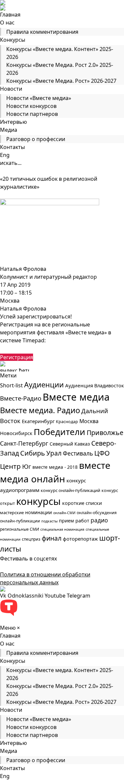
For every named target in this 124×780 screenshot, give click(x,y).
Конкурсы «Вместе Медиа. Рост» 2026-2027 (61, 80)
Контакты (12, 147)
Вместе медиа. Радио (40, 410)
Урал (54, 453)
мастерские (12, 512)
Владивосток (109, 385)
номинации (38, 512)
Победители (59, 432)
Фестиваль (78, 453)
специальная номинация (62, 529)
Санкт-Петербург (24, 443)
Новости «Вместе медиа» (38, 98)
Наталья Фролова (23, 268)
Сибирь (32, 453)
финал (52, 538)
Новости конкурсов (31, 106)
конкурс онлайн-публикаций (70, 490)
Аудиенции (44, 384)
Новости (11, 88)
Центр (10, 466)
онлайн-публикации (20, 521)
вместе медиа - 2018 (55, 467)
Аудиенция (79, 385)
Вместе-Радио (20, 398)
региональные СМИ (19, 529)
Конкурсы (12, 39)
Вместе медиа (76, 397)
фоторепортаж (80, 538)
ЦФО (102, 453)
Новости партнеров (32, 114)
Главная (10, 14)
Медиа (8, 129)
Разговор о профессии (35, 139)
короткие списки (82, 503)
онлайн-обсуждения (97, 512)
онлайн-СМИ (64, 513)
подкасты (49, 521)
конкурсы (38, 501)
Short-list (11, 385)
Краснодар (67, 421)
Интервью (13, 121)
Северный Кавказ (70, 444)
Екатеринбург (38, 421)
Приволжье (105, 432)
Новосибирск (16, 433)
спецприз (31, 539)
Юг (26, 466)
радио (99, 520)
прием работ (74, 520)
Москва (89, 421)
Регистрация (16, 357)
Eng (5, 155)
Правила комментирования (42, 31)
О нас (7, 22)
